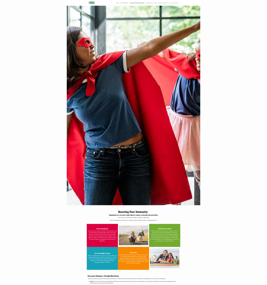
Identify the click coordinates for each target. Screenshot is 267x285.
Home (117, 3)
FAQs (155, 3)
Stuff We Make (124, 3)
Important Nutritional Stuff (137, 3)
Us (169, 3)
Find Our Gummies (163, 3)
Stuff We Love (149, 3)
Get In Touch (174, 3)
